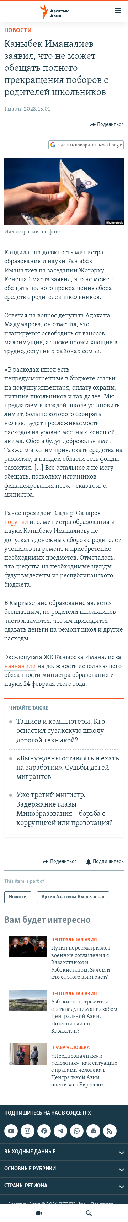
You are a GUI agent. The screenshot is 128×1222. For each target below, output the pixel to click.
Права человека (70, 1048)
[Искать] (89, 1213)
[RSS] (110, 1131)
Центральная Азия (74, 940)
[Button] (107, 124)
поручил (16, 522)
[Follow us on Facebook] (44, 1131)
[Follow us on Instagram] (27, 1131)
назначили (20, 666)
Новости (18, 31)
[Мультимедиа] (39, 1213)
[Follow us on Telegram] (60, 1131)
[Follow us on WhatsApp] (77, 1131)
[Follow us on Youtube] (11, 1131)
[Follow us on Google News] (93, 1131)
